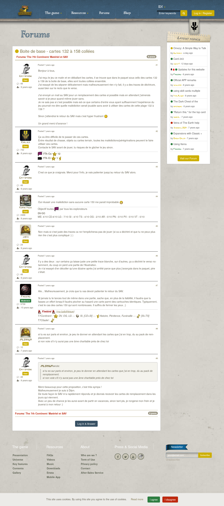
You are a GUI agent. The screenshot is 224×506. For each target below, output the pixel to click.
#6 (157, 255)
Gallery (17, 472)
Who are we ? (89, 455)
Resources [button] (79, 13)
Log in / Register (203, 13)
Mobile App (53, 477)
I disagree (170, 499)
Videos (51, 459)
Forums (104, 13)
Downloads (53, 468)
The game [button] (52, 13)
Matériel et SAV (59, 57)
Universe (18, 459)
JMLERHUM (25, 340)
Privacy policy (89, 464)
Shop (127, 13)
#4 (157, 196)
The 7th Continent (38, 57)
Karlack (25, 142)
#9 (157, 358)
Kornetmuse (25, 207)
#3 (157, 166)
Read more (137, 499)
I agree (154, 499)
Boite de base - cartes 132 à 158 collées (56, 51)
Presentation (20, 455)
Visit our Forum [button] (188, 158)
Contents (18, 468)
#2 (157, 131)
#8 (157, 328)
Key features (20, 464)
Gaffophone (25, 76)
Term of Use (88, 459)
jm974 (26, 237)
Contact (85, 468)
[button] (161, 7)
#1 (157, 64)
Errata (50, 472)
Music (50, 464)
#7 (157, 285)
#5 (157, 226)
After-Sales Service (92, 472)
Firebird (25, 296)
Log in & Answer (86, 423)
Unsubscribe (173, 459)
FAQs (50, 455)
